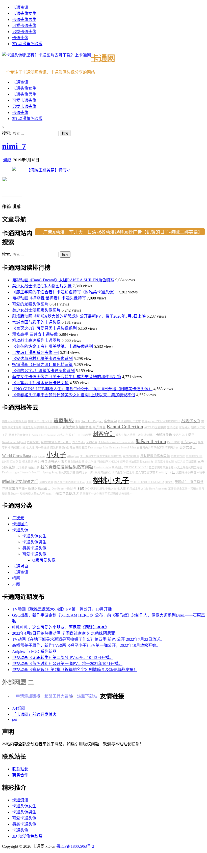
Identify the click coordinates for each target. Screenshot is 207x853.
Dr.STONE (173, 442)
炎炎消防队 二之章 (129, 421)
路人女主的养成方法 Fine (69, 482)
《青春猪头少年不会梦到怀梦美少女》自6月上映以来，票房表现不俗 (73, 395)
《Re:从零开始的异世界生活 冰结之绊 (111, 472)
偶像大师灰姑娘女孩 (14, 421)
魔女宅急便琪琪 (145, 472)
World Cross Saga (16, 455)
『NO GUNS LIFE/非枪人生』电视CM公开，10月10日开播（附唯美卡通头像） (82, 389)
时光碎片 (184, 427)
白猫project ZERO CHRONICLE (161, 421)
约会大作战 (178, 456)
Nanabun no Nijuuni (14, 442)
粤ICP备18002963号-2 (75, 846)
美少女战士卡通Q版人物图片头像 (42, 286)
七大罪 (121, 488)
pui (14, 719)
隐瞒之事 (81, 472)
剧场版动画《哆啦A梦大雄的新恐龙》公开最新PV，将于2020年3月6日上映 (79, 316)
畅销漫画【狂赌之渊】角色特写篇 (42, 364)
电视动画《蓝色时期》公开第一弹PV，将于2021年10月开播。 (67, 663)
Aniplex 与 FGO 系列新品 (34, 651)
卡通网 (103, 58)
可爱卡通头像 (24, 25)
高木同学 (110, 421)
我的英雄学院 (67, 472)
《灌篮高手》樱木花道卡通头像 (40, 383)
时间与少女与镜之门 (20, 481)
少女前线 (90, 461)
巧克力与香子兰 (67, 435)
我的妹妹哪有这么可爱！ (56, 442)
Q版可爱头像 (44, 560)
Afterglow (73, 456)
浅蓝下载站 (87, 696)
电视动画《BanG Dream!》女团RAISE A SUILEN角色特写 (63, 280)
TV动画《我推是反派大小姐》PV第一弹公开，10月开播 (62, 609)
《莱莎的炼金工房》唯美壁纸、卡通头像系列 (52, 346)
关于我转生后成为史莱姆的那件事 (101, 456)
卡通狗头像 (164, 435)
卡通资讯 (20, 7)
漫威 (7, 160)
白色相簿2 (33, 442)
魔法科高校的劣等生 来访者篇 (68, 447)
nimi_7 (14, 146)
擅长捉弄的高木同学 (155, 456)
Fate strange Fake (98, 447)
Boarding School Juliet (122, 447)
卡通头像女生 (24, 13)
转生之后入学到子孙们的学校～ (41, 427)
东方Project (189, 442)
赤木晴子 (199, 472)
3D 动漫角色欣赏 (27, 44)
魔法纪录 (172, 427)
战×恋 (5, 461)
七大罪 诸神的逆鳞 (37, 447)
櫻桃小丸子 (111, 480)
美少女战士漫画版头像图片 (36, 310)
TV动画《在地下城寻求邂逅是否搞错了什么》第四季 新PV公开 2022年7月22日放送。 (88, 639)
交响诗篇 (91, 442)
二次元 (18, 518)
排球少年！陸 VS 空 (40, 421)
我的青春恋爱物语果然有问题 (66, 467)
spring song (38, 456)
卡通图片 (20, 524)
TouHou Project (92, 421)
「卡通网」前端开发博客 (34, 714)
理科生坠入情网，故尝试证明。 (135, 435)
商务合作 (20, 775)
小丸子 (56, 455)
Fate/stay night (102, 467)
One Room (58, 488)
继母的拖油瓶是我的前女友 (136, 461)
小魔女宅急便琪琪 (66, 493)
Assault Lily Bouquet (44, 435)
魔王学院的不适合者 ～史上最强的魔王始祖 (175, 467)
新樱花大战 (18, 447)
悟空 (191, 435)
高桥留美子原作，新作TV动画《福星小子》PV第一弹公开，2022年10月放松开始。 (86, 645)
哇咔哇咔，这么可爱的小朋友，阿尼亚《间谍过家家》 (60, 627)
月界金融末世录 (74, 461)
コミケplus (78, 442)
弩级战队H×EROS (108, 461)
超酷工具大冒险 (58, 696)
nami (48, 493)
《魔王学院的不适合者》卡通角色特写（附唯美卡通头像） (64, 292)
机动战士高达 (135, 488)
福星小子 (33, 467)
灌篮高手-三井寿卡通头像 (35, 334)
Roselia (160, 472)
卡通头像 (20, 38)
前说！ (169, 482)
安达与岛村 (180, 435)
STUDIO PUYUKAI (136, 467)
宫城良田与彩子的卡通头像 (36, 322)
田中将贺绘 (85, 435)
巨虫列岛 (15, 461)
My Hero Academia (155, 488)
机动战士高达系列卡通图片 (36, 340)
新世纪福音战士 (39, 488)
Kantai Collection (125, 426)
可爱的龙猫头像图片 (30, 304)
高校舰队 (117, 467)
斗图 (16, 584)
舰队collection (151, 441)
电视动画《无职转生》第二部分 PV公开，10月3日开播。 (62, 657)
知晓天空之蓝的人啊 (32, 493)
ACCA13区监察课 (186, 461)
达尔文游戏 (46, 482)
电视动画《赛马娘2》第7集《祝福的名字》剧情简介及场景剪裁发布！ (74, 669)
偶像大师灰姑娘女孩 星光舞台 (84, 427)
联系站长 (20, 769)
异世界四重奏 (131, 456)
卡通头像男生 (24, 19)
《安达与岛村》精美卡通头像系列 (42, 358)
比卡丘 (170, 472)
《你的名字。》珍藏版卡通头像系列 (43, 371)
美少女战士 (187, 447)
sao (80, 488)
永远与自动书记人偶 (49, 461)
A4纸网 (18, 708)
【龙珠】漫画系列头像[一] (35, 352)
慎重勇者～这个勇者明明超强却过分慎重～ (106, 493)
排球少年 (70, 488)
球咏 (77, 421)
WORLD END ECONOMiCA (147, 482)
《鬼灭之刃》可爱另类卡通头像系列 (44, 328)
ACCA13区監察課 (155, 427)
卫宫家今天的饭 (164, 461)
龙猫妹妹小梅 (184, 472)
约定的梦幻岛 (194, 456)
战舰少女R (190, 421)
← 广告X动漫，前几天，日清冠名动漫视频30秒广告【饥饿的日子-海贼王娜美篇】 (119, 232)
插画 (16, 578)
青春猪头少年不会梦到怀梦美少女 (157, 447)
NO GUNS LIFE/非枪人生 (100, 488)
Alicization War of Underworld (116, 442)
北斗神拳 (21, 467)
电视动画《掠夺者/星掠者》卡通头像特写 (49, 298)
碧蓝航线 (64, 420)
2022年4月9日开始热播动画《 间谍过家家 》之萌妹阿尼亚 (63, 633)
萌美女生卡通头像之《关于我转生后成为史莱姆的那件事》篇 (66, 377)
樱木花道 (27, 461)
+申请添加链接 (27, 696)
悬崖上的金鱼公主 (20, 435)
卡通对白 (20, 566)
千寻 (89, 482)
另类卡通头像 (24, 31)
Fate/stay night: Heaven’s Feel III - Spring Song (30, 472)
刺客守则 (104, 434)
